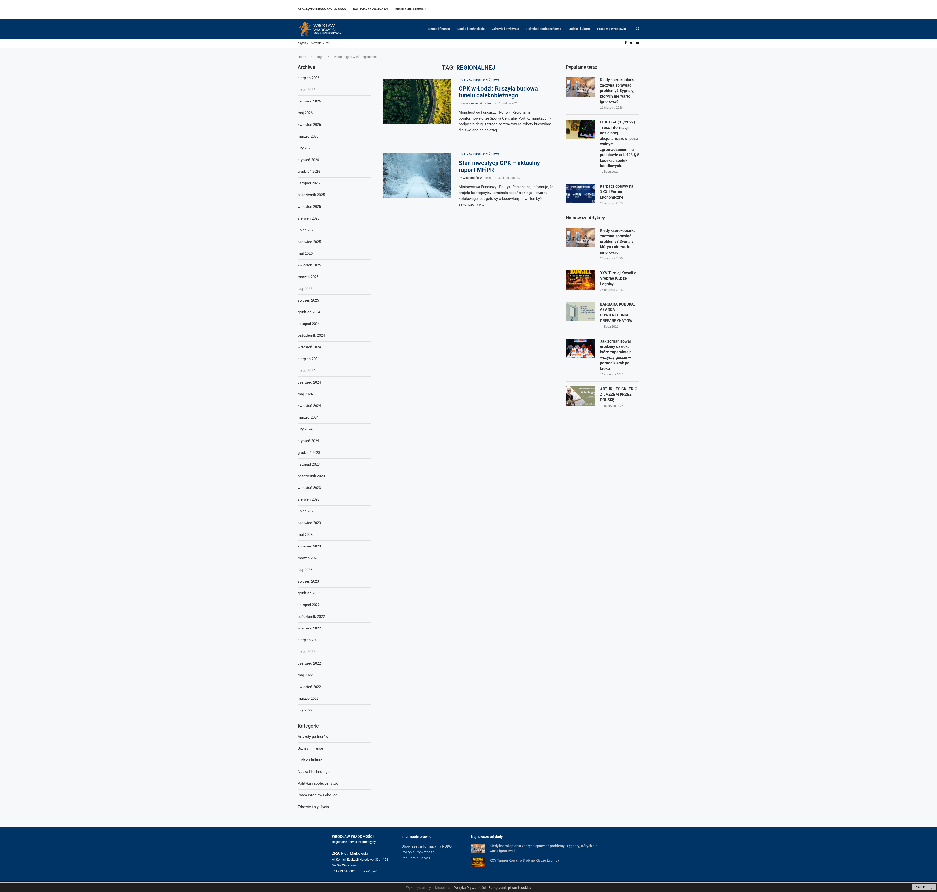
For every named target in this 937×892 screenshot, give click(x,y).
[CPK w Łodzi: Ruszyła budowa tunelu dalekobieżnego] (417, 101)
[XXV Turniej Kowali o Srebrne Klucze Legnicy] (580, 280)
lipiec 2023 (306, 511)
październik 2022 (311, 616)
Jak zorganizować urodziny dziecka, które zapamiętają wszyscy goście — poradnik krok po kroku (616, 355)
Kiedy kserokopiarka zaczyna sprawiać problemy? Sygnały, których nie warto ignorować (618, 90)
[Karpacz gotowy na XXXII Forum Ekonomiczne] (580, 193)
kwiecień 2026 (309, 124)
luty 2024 (305, 429)
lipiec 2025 (306, 230)
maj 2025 (305, 253)
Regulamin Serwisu (410, 9)
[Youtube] (637, 43)
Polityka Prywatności (370, 9)
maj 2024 (305, 394)
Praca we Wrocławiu (611, 28)
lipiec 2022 (306, 651)
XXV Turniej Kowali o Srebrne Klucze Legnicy (618, 278)
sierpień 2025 (308, 218)
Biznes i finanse (439, 28)
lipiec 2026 (306, 89)
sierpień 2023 (308, 499)
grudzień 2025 (309, 171)
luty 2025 (305, 288)
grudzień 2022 (309, 593)
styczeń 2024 (308, 441)
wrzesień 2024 (309, 347)
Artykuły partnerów (313, 736)
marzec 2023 (308, 558)
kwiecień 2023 (309, 546)
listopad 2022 (309, 605)
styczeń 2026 (308, 160)
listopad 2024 (309, 324)
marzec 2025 (308, 277)
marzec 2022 (308, 698)
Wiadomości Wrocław (477, 103)
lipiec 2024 (306, 370)
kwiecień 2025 (309, 265)
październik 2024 (311, 335)
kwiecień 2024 (309, 406)
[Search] (637, 29)
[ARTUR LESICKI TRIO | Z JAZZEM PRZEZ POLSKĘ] (580, 396)
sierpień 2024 (308, 359)
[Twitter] (631, 43)
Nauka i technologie (471, 28)
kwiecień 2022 (309, 687)
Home (302, 57)
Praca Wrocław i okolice (317, 795)
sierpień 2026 (308, 78)
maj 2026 (305, 113)
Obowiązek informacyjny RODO (322, 9)
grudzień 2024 (309, 312)
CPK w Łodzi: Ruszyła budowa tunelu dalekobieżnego (498, 92)
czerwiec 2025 (309, 242)
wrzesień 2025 (309, 206)
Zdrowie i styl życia (505, 28)
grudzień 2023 (309, 452)
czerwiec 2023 (309, 523)
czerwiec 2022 (309, 663)
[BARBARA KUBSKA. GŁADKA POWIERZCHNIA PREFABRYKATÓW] (580, 311)
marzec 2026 (308, 136)
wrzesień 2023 (309, 488)
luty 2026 (305, 148)
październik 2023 (311, 476)
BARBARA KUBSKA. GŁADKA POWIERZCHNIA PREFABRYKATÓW (617, 312)
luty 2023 (305, 570)
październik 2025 (311, 195)
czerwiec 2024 (309, 382)
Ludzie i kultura (579, 28)
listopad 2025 (309, 183)
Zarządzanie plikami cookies (510, 888)
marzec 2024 (308, 417)
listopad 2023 (309, 464)
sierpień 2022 (308, 640)
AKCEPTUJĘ (924, 887)
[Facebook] (625, 43)
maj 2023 (305, 534)
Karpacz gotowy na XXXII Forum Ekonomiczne (616, 192)
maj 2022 (305, 675)
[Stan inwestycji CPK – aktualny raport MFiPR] (417, 175)
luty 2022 (305, 710)
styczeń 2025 (308, 300)
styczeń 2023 (308, 581)
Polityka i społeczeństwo (543, 28)
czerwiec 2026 (309, 101)
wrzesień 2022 (309, 628)
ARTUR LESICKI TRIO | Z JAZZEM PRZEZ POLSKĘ (619, 394)
